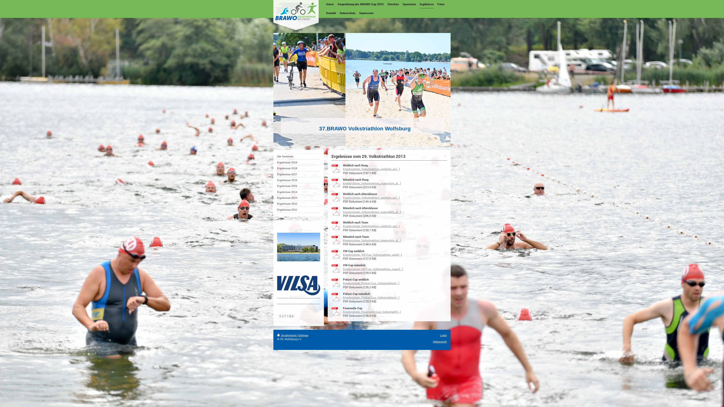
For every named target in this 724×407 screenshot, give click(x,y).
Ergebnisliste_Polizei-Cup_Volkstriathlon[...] (371, 283)
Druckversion (289, 335)
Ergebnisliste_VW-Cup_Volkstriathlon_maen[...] (373, 269)
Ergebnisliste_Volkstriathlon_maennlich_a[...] (372, 183)
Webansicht (440, 342)
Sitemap (303, 335)
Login (443, 335)
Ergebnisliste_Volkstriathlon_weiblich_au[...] (371, 169)
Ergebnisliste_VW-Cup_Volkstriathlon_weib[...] (372, 255)
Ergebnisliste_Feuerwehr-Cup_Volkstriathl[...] (372, 312)
